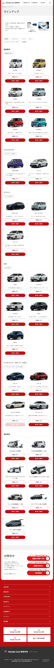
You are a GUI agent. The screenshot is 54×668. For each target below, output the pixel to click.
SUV (30, 38)
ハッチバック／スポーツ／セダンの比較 (13, 366)
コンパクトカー (15, 38)
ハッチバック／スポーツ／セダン (11, 41)
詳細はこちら (15, 77)
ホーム (4, 6)
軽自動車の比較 (8, 53)
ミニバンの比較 (8, 196)
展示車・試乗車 (15, 80)
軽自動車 (6, 38)
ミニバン (24, 38)
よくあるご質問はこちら (9, 573)
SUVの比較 (7, 267)
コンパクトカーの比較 (9, 153)
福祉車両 (24, 41)
